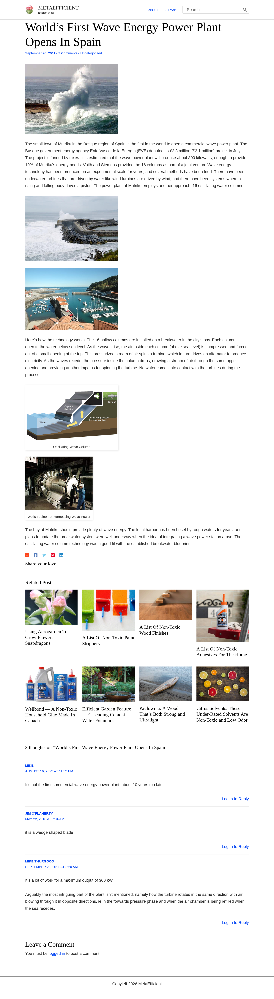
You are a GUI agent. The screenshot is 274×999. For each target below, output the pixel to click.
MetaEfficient (58, 8)
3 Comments (67, 53)
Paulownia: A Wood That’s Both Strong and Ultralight (162, 714)
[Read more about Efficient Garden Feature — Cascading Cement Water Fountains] (108, 684)
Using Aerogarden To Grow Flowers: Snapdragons (46, 637)
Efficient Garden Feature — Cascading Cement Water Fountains (106, 714)
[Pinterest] (53, 554)
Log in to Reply (235, 799)
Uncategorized (91, 53)
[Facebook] (35, 554)
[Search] (245, 9)
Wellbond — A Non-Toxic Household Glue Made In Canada (51, 714)
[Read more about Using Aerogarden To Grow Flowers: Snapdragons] (51, 606)
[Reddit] (27, 554)
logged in (57, 953)
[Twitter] (44, 554)
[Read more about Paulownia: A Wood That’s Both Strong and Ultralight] (165, 683)
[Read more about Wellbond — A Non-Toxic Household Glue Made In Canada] (51, 684)
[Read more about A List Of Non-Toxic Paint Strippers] (108, 609)
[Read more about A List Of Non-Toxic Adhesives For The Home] (222, 615)
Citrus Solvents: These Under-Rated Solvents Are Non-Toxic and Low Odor (222, 714)
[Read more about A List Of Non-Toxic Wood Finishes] (165, 604)
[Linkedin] (61, 554)
